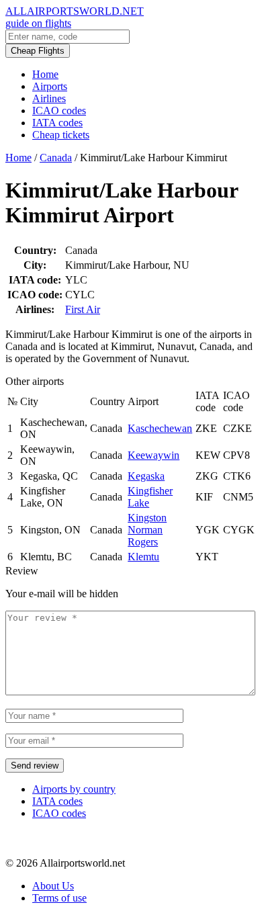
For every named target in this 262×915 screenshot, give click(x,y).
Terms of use (59, 898)
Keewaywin (153, 455)
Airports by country (74, 789)
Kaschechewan (160, 428)
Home (45, 74)
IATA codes (57, 122)
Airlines (49, 98)
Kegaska (146, 476)
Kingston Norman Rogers (147, 530)
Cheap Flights (37, 51)
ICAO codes (59, 110)
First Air (82, 309)
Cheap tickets (60, 134)
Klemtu (143, 556)
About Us (53, 885)
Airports (49, 86)
